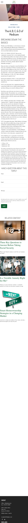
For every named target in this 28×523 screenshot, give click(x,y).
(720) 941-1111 (8, 503)
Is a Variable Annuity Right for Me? (12, 279)
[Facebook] (2, 519)
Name (2, 173)
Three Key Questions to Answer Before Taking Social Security (10, 245)
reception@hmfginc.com (6, 517)
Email (2, 182)
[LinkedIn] (5, 519)
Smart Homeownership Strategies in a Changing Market (11, 313)
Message (3, 190)
